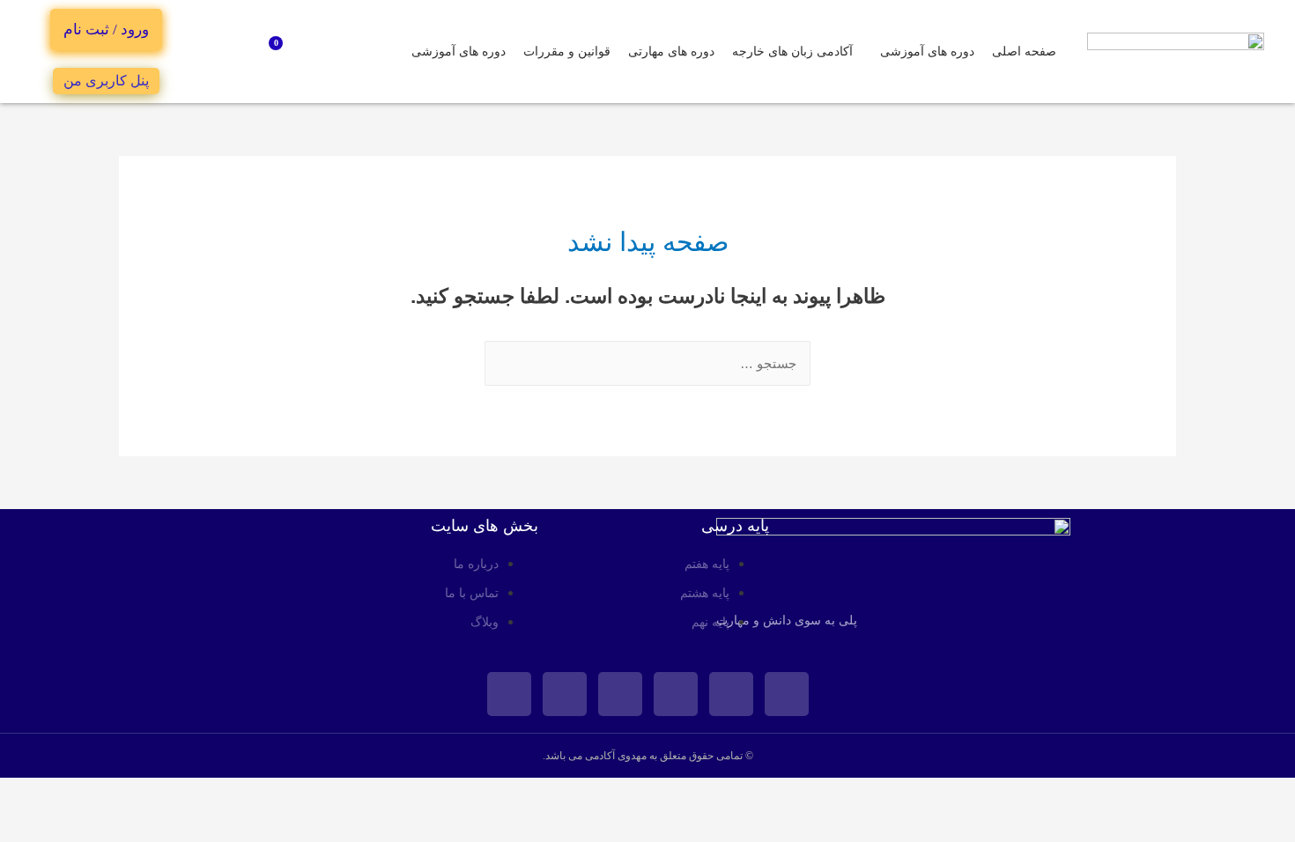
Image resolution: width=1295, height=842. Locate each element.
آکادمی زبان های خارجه (792, 51)
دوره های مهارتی (671, 51)
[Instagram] (731, 694)
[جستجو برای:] (647, 363)
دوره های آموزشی (927, 51)
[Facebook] (787, 694)
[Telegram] (565, 694)
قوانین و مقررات (566, 51)
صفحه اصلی (1024, 51)
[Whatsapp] (620, 694)
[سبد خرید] (283, 52)
